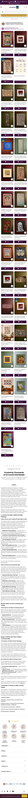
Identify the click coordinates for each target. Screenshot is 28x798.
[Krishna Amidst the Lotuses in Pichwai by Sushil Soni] (20, 199)
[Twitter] (7, 791)
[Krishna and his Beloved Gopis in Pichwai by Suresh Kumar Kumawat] (20, 253)
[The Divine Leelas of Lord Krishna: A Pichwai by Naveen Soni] (7, 39)
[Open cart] (26, 7)
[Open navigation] (3, 7)
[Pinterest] (10, 791)
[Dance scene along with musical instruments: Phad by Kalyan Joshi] (7, 173)
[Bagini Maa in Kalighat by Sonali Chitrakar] (20, 359)
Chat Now (24, 796)
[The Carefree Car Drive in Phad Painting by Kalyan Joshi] (20, 93)
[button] (14, 28)
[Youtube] (13, 791)
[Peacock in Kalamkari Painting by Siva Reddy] (7, 226)
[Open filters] (24, 791)
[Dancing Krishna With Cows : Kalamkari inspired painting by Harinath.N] (7, 439)
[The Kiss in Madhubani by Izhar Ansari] (20, 226)
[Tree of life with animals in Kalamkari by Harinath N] (20, 279)
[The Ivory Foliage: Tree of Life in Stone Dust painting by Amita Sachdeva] (20, 146)
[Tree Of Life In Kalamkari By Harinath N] (20, 413)
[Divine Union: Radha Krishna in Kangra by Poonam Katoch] (20, 386)
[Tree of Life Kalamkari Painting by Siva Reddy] (7, 66)
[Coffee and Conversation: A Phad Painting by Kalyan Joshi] (20, 39)
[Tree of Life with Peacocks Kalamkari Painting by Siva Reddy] (20, 173)
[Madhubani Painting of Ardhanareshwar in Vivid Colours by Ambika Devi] (7, 119)
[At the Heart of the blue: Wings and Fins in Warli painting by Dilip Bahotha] (7, 146)
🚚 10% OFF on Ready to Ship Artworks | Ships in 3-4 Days (14, 2)
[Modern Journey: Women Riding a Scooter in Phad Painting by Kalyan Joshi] (7, 279)
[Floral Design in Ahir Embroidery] (7, 359)
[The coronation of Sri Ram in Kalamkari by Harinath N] (7, 306)
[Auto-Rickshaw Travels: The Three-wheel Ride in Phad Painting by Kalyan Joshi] (20, 306)
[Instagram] (4, 791)
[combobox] (14, 11)
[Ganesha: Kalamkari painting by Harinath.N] (7, 413)
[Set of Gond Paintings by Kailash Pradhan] (7, 333)
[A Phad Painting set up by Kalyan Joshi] (7, 386)
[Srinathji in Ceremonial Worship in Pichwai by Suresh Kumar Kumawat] (7, 199)
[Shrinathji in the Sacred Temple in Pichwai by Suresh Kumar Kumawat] (7, 253)
